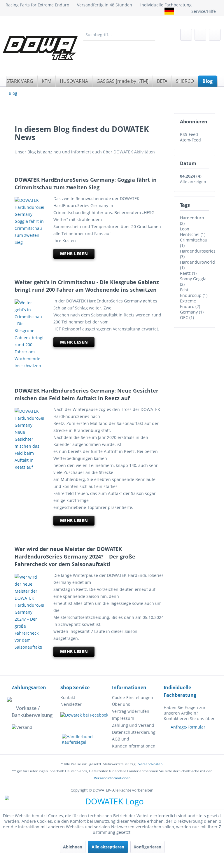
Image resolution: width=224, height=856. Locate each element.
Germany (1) (192, 312)
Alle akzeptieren (108, 847)
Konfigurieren (147, 847)
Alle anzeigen (193, 181)
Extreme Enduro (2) (190, 303)
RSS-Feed (189, 134)
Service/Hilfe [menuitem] (203, 11)
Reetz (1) (188, 273)
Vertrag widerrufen (130, 711)
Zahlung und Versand (133, 725)
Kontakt (67, 697)
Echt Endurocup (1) (193, 292)
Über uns (121, 704)
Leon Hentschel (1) (192, 231)
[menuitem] (119, 35)
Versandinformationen (112, 778)
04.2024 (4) (191, 176)
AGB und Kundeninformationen (133, 742)
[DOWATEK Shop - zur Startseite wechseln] (34, 48)
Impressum (123, 718)
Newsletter (71, 704)
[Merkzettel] (186, 35)
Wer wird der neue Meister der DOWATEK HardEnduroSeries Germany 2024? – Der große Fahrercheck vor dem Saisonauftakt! (75, 556)
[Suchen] (150, 35)
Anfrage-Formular (188, 727)
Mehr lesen (74, 253)
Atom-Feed (190, 140)
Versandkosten (150, 764)
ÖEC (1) (187, 317)
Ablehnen (72, 847)
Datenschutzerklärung (133, 732)
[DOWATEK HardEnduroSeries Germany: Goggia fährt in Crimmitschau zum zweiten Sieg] (29, 221)
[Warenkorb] (214, 35)
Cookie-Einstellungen (132, 697)
